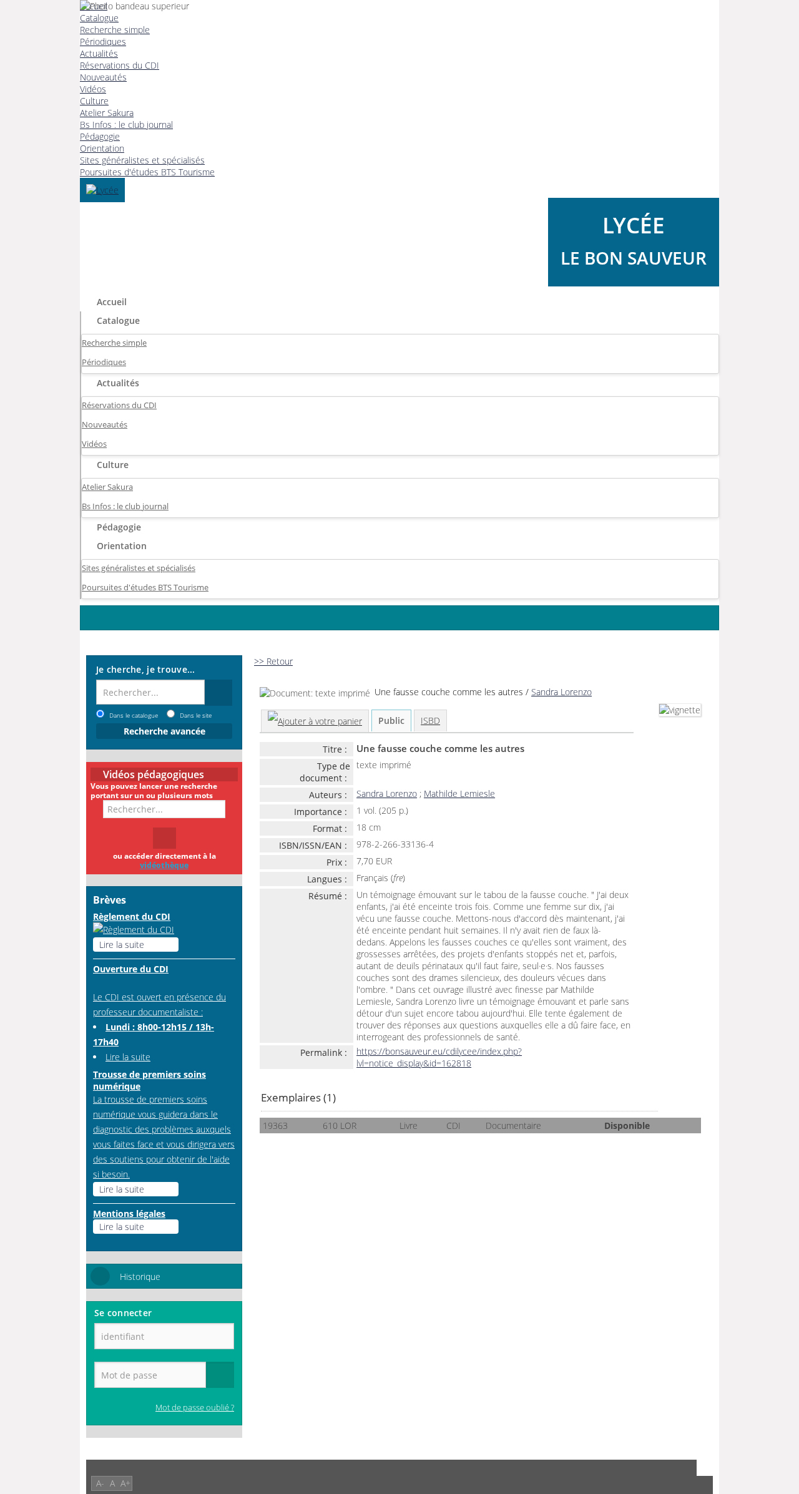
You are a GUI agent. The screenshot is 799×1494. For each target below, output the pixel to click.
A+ (125, 1483)
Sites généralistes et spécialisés (142, 160)
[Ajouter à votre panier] (315, 721)
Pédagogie (100, 136)
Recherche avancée (164, 731)
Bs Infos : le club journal (126, 124)
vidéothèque (164, 865)
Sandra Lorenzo (561, 692)
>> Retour (273, 661)
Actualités (118, 383)
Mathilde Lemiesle (459, 793)
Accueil (112, 302)
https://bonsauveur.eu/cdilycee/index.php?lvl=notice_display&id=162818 (439, 1057)
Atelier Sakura (107, 113)
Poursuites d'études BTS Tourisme (147, 172)
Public (391, 720)
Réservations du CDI (119, 405)
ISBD (430, 720)
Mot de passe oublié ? (194, 1407)
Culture (113, 465)
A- (100, 1483)
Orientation (102, 148)
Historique (140, 1276)
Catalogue (118, 320)
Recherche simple (114, 343)
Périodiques (104, 362)
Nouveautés (104, 424)
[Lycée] (102, 190)
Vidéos (94, 444)
